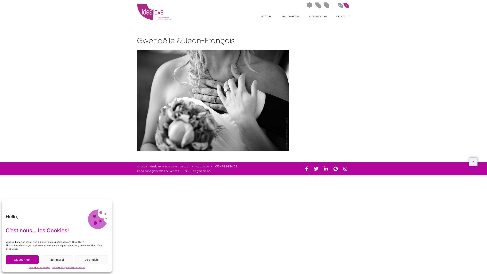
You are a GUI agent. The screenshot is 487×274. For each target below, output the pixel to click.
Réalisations (291, 16)
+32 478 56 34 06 (226, 166)
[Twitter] (316, 168)
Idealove (155, 166)
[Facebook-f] (306, 168)
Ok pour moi (22, 259)
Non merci (57, 259)
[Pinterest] (335, 168)
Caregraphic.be (200, 171)
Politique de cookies (39, 267)
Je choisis (92, 259)
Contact (342, 16)
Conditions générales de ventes (68, 267)
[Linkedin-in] (325, 168)
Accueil (266, 16)
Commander (318, 16)
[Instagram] (345, 168)
